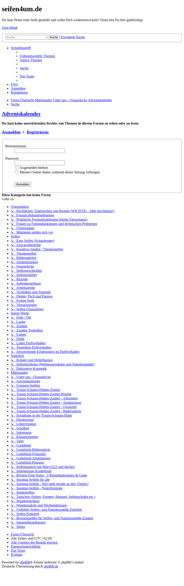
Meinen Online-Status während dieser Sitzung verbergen (59, 172)
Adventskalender (21, 114)
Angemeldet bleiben (33, 168)
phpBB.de (51, 566)
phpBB (25, 562)
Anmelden (11, 132)
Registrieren (38, 132)
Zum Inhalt (10, 28)
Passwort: (12, 158)
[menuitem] (37, 56)
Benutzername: (16, 146)
